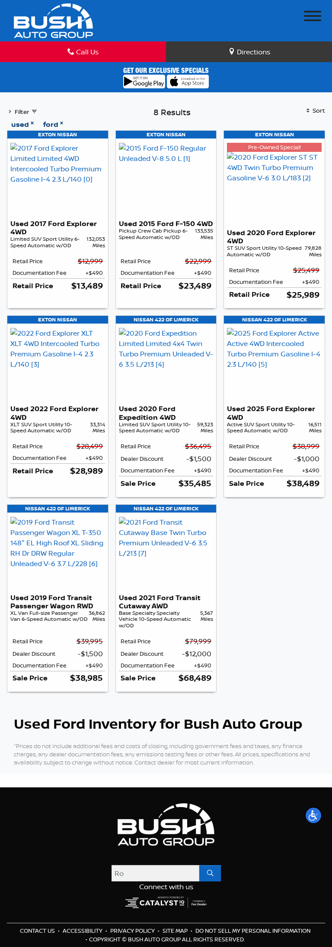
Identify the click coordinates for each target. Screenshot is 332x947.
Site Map (176, 930)
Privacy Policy (133, 930)
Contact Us (38, 930)
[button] (313, 815)
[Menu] (312, 17)
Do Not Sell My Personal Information (252, 930)
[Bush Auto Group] (53, 20)
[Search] (210, 873)
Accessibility (83, 930)
